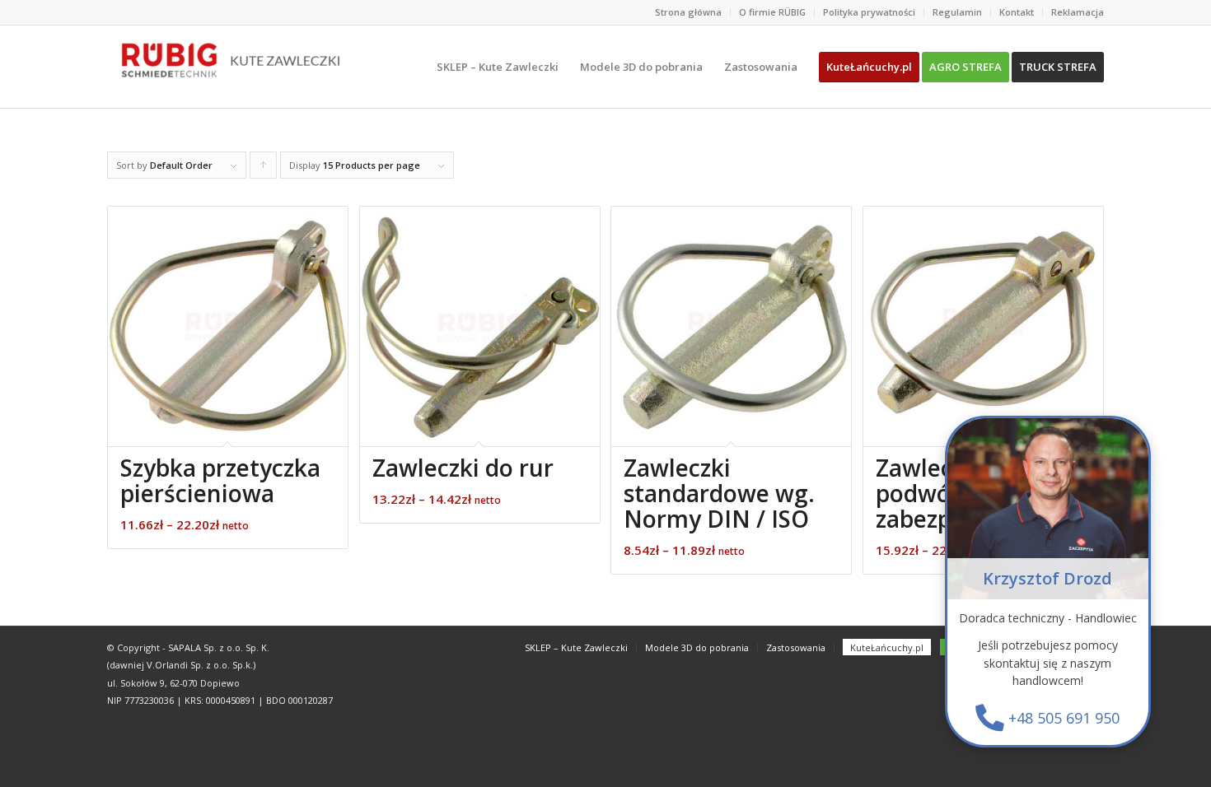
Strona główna (688, 12)
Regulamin (957, 12)
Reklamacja (1077, 12)
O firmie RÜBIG (772, 12)
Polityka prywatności (869, 12)
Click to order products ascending (263, 169)
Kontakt (1016, 12)
